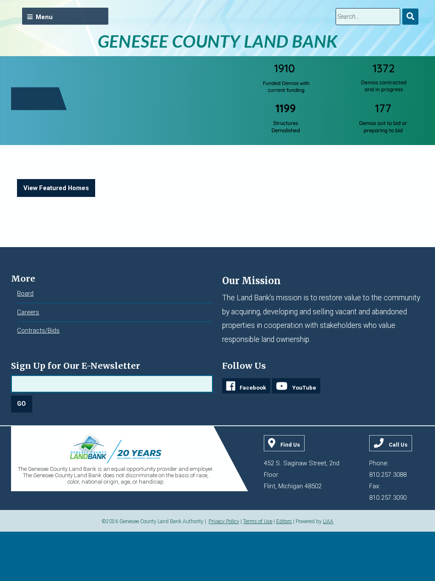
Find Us (290, 444)
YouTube (304, 387)
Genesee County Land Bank (218, 41)
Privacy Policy (224, 521)
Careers (28, 312)
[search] (368, 16)
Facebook (253, 387)
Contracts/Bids (38, 330)
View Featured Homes (56, 188)
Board (25, 293)
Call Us (398, 444)
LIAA (328, 521)
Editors (284, 521)
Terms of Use (257, 521)
